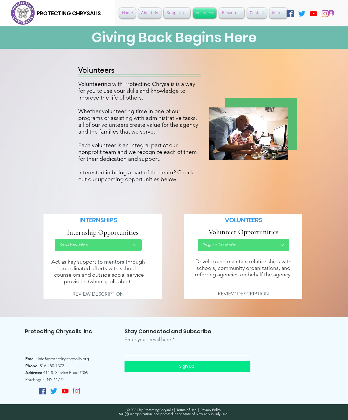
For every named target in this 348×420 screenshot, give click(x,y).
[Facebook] (290, 13)
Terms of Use (186, 410)
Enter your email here (148, 339)
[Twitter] (301, 13)
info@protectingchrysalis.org (63, 358)
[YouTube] (313, 13)
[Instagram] (76, 391)
